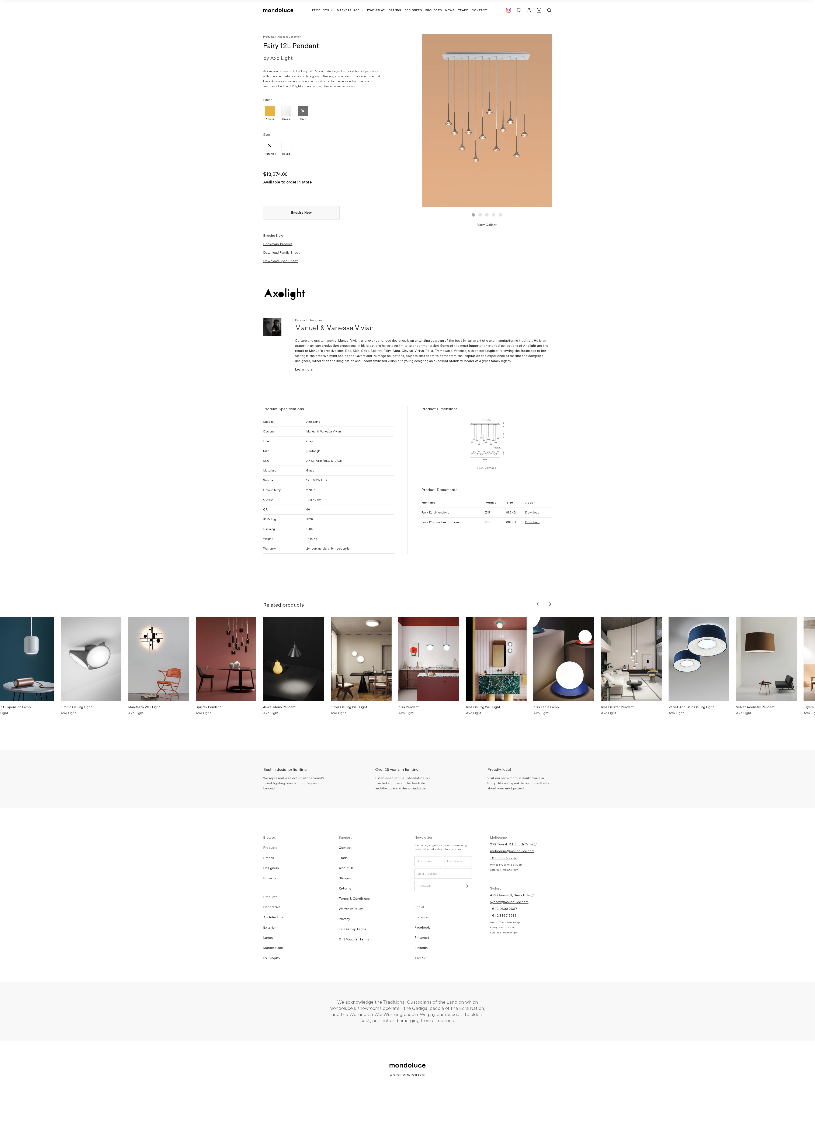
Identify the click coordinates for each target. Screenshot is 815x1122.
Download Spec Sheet (280, 261)
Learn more (304, 369)
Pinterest (422, 938)
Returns (345, 888)
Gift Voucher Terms (354, 939)
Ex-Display (376, 10)
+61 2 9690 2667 (503, 909)
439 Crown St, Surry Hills (510, 895)
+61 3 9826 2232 (503, 858)
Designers (413, 10)
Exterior (269, 927)
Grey (303, 119)
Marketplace (348, 10)
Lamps (268, 938)
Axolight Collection (289, 36)
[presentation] (538, 604)
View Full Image (486, 467)
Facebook (422, 927)
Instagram (422, 917)
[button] (473, 215)
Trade (463, 10)
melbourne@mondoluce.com (512, 851)
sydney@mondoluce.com (509, 902)
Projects (433, 10)
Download (532, 512)
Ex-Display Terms (352, 929)
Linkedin (421, 948)
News (449, 10)
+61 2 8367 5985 (503, 916)
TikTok (420, 958)
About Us (346, 868)
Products (320, 10)
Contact (479, 10)
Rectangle (270, 153)
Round (286, 153)
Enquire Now (301, 213)
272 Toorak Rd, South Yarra (512, 844)
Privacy (344, 919)
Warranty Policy (351, 909)
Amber (270, 119)
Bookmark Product (277, 244)
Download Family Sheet (281, 252)
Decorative (271, 907)
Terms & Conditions (354, 899)
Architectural (273, 917)
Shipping (346, 878)
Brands (395, 10)
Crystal (286, 119)
